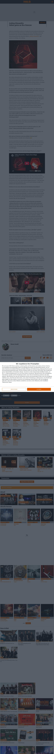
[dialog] (27, 377)
